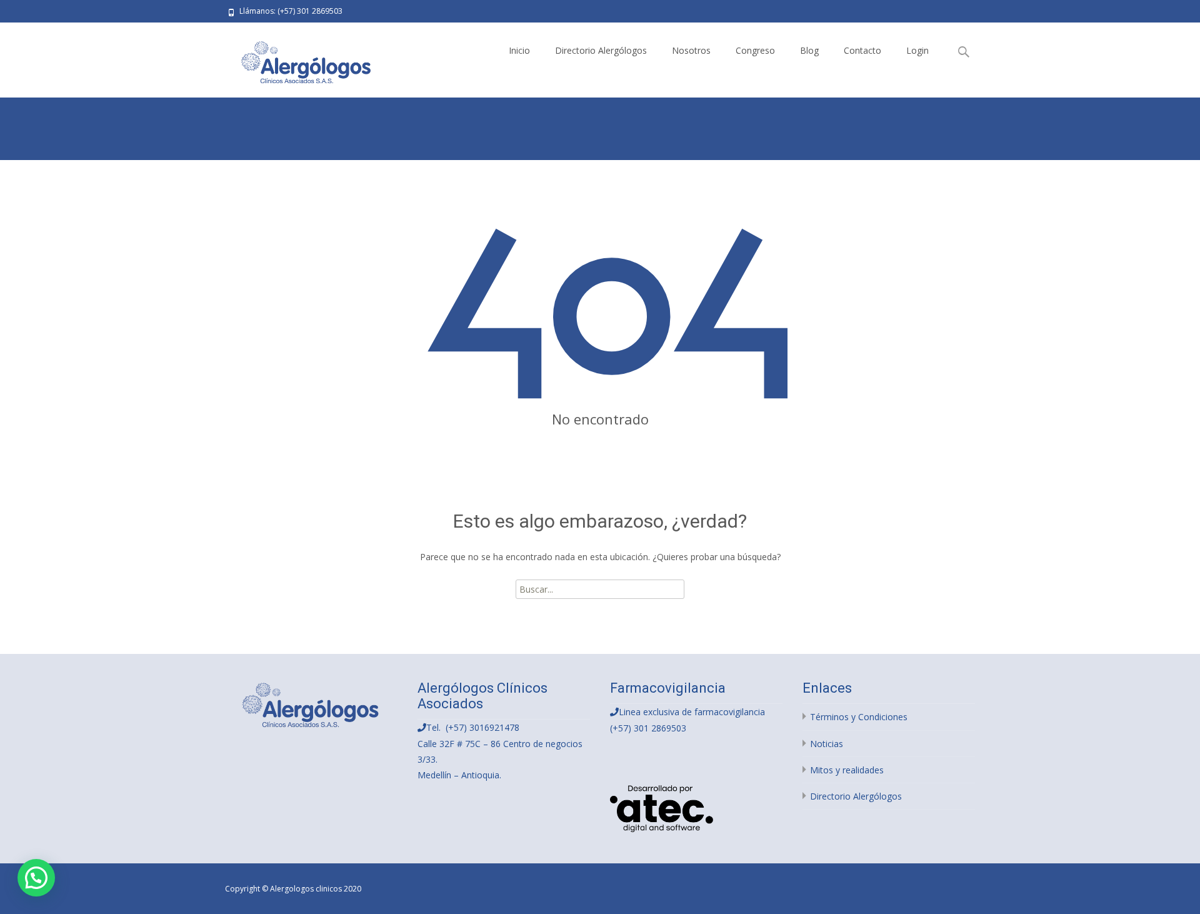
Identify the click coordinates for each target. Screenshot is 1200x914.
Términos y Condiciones (859, 717)
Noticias (826, 744)
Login (917, 50)
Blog (809, 50)
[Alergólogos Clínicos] (297, 60)
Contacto (862, 50)
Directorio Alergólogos (601, 50)
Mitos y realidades (847, 770)
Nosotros (691, 50)
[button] (36, 877)
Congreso (755, 50)
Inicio (519, 50)
